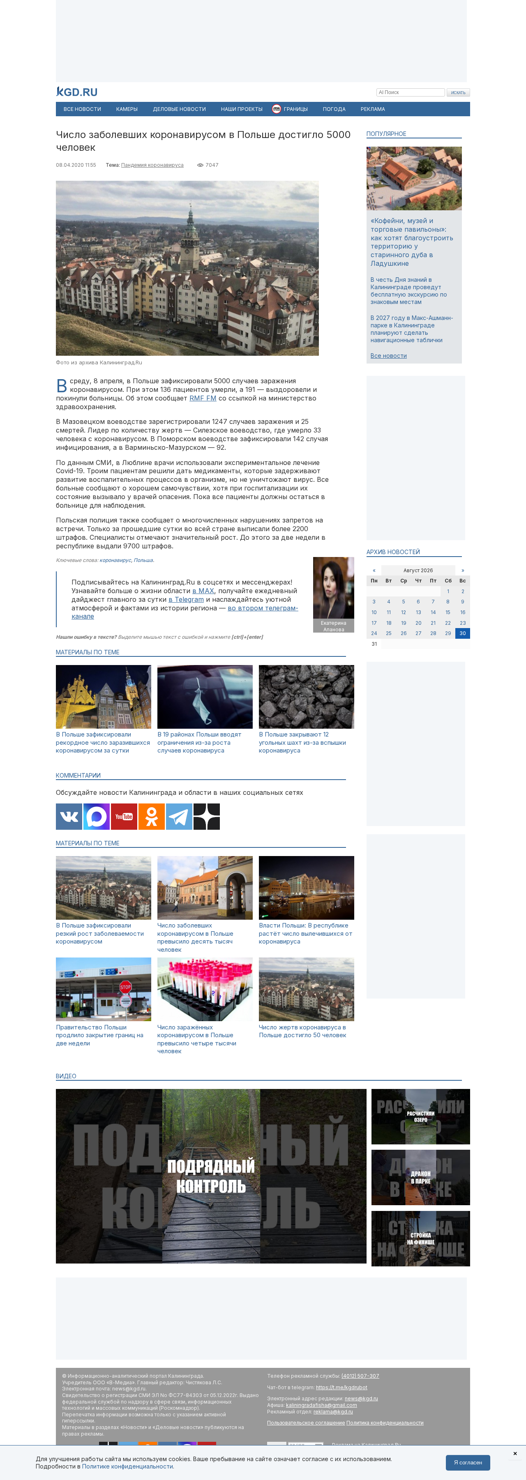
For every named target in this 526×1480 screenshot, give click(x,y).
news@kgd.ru (361, 1398)
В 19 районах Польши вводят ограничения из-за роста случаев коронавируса (199, 742)
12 (403, 612)
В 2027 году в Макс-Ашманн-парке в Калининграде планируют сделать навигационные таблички (412, 329)
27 (418, 633)
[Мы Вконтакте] (69, 817)
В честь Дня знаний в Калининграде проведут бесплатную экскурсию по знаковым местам (409, 291)
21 (433, 623)
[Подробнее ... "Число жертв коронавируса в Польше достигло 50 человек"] (306, 1019)
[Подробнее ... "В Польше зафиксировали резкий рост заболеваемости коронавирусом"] (103, 917)
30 (462, 633)
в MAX (203, 591)
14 (433, 612)
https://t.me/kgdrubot (341, 1387)
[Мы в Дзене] (207, 817)
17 (374, 623)
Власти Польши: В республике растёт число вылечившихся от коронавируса (306, 933)
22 (448, 623)
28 (433, 633)
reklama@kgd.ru (333, 1412)
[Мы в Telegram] (179, 817)
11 (389, 612)
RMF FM (203, 398)
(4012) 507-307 (360, 1376)
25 (389, 633)
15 (447, 612)
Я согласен (468, 1462)
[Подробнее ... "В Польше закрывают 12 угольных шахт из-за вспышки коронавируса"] (306, 726)
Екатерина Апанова (333, 626)
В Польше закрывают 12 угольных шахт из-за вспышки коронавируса (302, 742)
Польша (143, 560)
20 (418, 623)
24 (374, 633)
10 (374, 612)
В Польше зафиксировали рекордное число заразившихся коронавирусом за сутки (103, 742)
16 (463, 612)
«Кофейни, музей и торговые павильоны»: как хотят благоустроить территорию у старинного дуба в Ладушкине (412, 241)
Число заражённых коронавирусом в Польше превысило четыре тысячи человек (196, 1039)
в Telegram (186, 599)
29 (448, 633)
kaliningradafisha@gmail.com (321, 1405)
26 (404, 633)
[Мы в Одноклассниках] (151, 817)
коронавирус (115, 560)
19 (403, 623)
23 (463, 623)
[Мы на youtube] (124, 817)
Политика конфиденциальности (385, 1423)
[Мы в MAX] (96, 817)
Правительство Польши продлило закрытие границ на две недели (99, 1035)
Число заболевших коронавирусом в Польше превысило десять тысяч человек (195, 937)
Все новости (389, 355)
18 (389, 623)
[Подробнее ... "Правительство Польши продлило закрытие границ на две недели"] (103, 1019)
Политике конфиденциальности (127, 1466)
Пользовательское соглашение (306, 1423)
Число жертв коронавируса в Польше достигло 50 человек (302, 1031)
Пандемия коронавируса (152, 165)
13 (418, 612)
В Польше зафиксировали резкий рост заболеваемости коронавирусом (100, 933)
